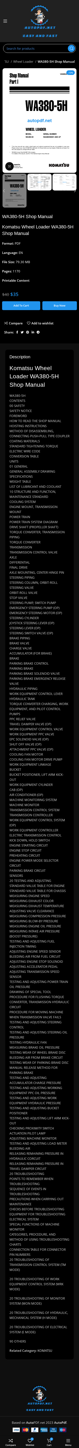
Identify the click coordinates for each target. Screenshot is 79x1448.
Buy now (60, 305)
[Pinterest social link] (27, 332)
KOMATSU (44, 1350)
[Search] (71, 48)
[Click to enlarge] (9, 166)
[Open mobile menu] (5, 21)
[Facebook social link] (17, 332)
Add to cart (21, 305)
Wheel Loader (23, 61)
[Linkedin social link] (32, 332)
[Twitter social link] (22, 332)
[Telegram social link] (38, 332)
